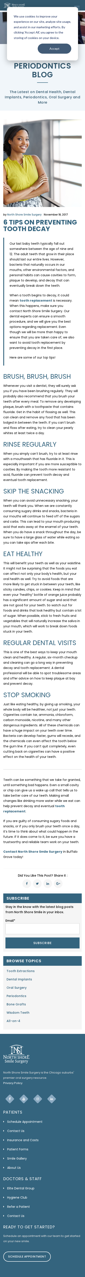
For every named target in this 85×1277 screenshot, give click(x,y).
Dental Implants (19, 979)
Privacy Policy (12, 1083)
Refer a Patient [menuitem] (18, 1206)
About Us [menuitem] (14, 1168)
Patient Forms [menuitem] (17, 1149)
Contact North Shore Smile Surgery (32, 851)
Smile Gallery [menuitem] (17, 1158)
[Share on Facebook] (26, 883)
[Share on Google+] (58, 883)
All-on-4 (13, 1021)
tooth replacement (36, 300)
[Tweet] (37, 883)
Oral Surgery (17, 987)
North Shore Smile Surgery (24, 214)
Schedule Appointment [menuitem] (24, 1122)
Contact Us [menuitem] (15, 1131)
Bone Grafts (16, 1004)
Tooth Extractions (21, 971)
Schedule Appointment (27, 1256)
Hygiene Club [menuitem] (17, 1197)
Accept (54, 48)
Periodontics (16, 996)
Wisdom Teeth (18, 1012)
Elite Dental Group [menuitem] (20, 1188)
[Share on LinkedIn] (47, 883)
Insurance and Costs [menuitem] (23, 1140)
